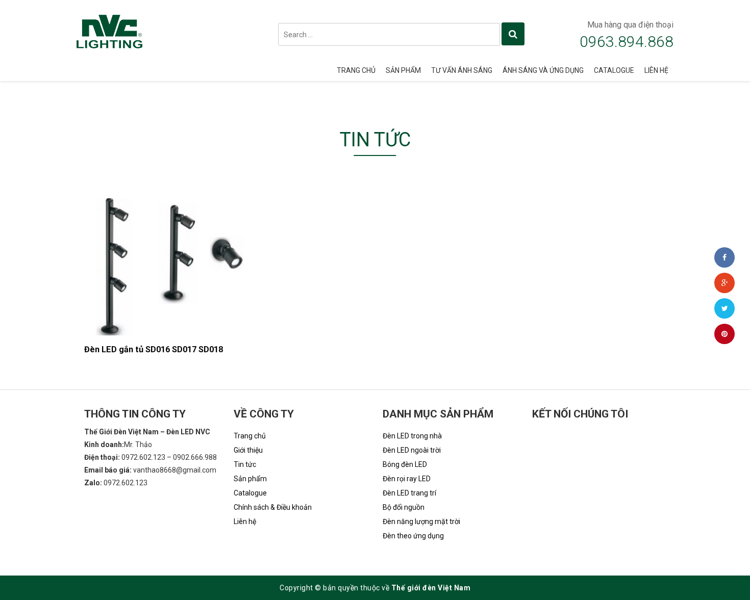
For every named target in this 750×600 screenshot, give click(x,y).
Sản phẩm (403, 70)
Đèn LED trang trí (409, 493)
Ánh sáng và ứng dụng (543, 70)
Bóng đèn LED (405, 464)
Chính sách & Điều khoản (273, 507)
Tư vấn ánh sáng (461, 70)
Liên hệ (656, 70)
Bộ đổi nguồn (403, 507)
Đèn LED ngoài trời (412, 450)
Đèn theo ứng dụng (413, 536)
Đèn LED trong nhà (412, 436)
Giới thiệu (248, 450)
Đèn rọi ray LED (407, 479)
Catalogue (614, 70)
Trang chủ (356, 70)
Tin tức (245, 464)
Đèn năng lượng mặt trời (421, 521)
